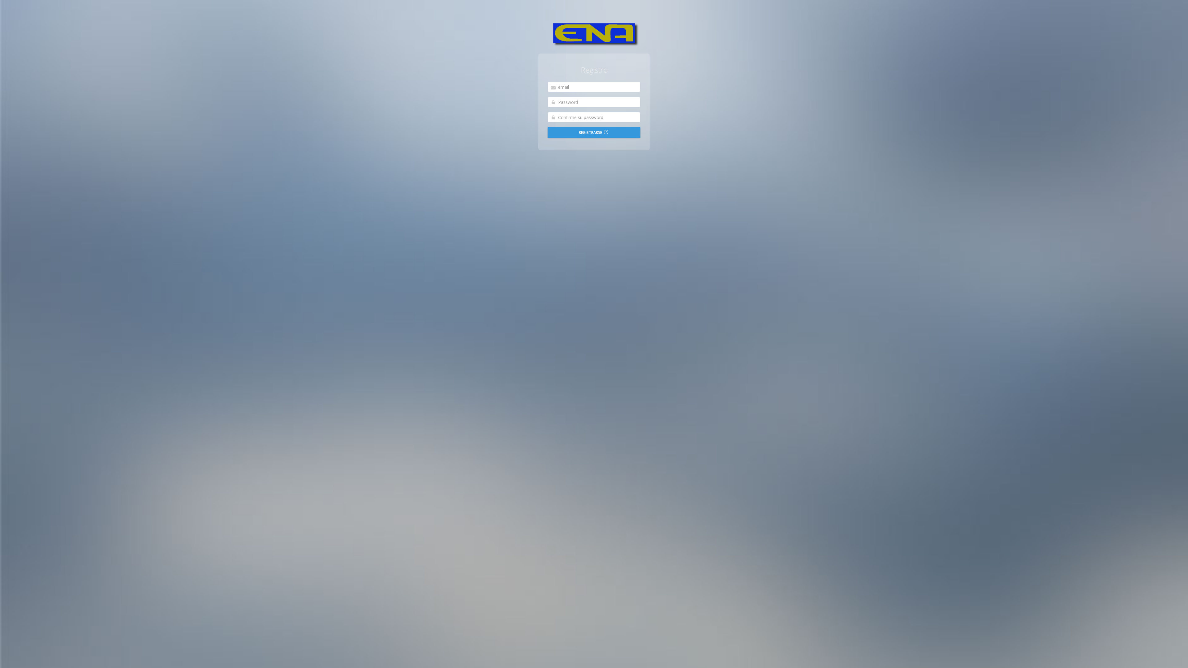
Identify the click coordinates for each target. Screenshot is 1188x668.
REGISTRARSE (591, 132)
